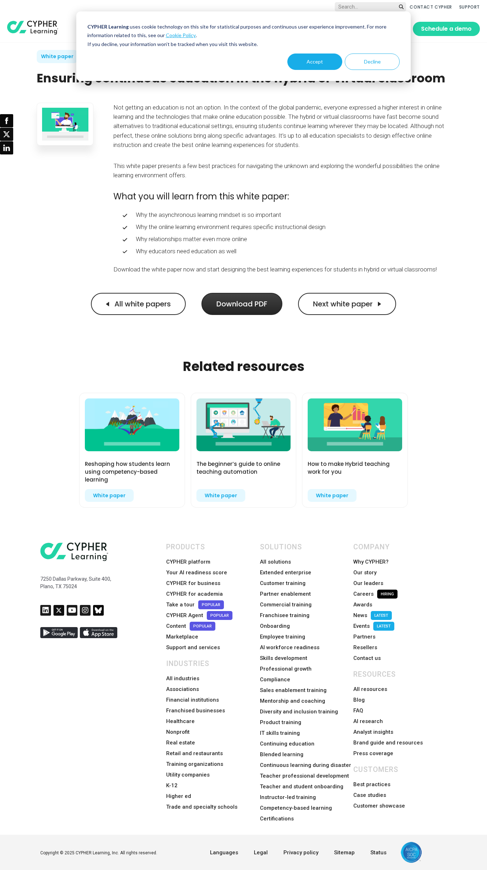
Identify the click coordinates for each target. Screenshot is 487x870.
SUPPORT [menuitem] (469, 7)
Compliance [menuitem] (275, 679)
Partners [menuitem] (364, 637)
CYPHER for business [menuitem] (193, 583)
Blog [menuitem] (359, 700)
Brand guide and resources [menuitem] (388, 742)
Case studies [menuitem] (369, 795)
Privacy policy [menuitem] (300, 852)
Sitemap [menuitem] (344, 852)
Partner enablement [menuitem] (285, 594)
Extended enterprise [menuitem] (285, 572)
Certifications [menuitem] (277, 818)
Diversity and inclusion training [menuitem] (299, 711)
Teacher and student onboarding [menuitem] (301, 786)
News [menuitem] (370, 615)
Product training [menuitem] (280, 722)
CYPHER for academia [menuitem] (194, 594)
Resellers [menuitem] (365, 647)
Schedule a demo (446, 29)
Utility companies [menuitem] (188, 775)
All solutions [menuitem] (275, 562)
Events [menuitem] (372, 626)
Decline (372, 61)
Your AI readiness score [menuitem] (196, 572)
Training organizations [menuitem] (194, 764)
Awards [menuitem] (362, 604)
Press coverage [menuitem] (373, 753)
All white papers (142, 304)
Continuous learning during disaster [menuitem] (305, 765)
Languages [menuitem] (224, 852)
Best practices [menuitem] (371, 784)
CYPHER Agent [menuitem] (197, 615)
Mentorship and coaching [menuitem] (292, 701)
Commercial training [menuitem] (286, 604)
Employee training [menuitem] (282, 637)
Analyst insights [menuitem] (373, 732)
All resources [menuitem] (370, 689)
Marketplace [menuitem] (182, 637)
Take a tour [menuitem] (193, 604)
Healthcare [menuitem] (180, 721)
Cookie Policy (181, 35)
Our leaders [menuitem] (368, 583)
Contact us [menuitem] (367, 658)
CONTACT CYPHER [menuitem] (431, 7)
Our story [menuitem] (364, 572)
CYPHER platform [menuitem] (188, 562)
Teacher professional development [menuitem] (304, 776)
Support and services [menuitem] (193, 647)
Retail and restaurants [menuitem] (194, 753)
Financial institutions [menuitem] (192, 700)
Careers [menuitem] (373, 594)
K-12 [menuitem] (172, 785)
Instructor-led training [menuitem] (288, 797)
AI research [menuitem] (368, 721)
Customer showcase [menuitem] (379, 806)
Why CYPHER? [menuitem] (371, 562)
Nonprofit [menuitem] (178, 732)
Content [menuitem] (189, 626)
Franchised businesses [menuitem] (195, 710)
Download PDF (241, 304)
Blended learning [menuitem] (281, 754)
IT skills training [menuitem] (280, 733)
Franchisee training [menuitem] (284, 615)
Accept (315, 61)
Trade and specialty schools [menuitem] (201, 807)
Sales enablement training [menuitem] (293, 690)
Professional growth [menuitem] (286, 669)
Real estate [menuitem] (180, 742)
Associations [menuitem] (182, 689)
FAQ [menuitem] (358, 710)
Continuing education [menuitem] (287, 744)
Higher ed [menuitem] (178, 796)
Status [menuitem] (378, 852)
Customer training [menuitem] (283, 583)
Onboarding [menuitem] (275, 626)
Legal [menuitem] (261, 852)
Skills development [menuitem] (283, 658)
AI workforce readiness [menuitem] (289, 647)
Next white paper (343, 304)
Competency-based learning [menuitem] (296, 808)
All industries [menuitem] (182, 678)
